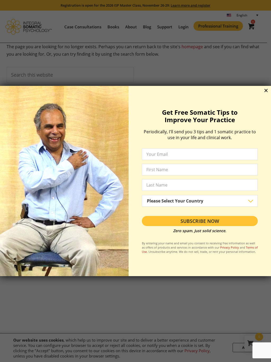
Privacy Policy (229, 247)
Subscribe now (199, 221)
